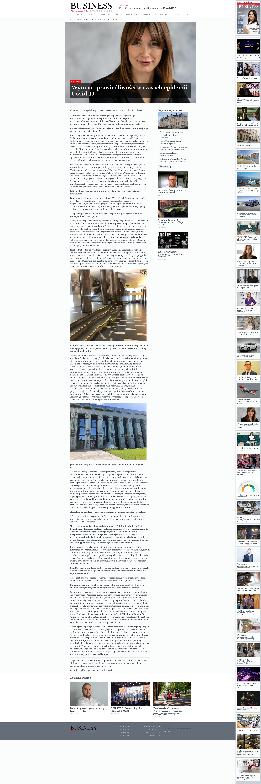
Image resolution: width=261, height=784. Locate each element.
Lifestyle (174, 14)
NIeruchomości (131, 14)
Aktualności (77, 14)
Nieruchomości (152, 727)
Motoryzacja (160, 14)
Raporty (90, 14)
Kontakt (167, 731)
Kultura (186, 14)
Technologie (103, 14)
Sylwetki (117, 14)
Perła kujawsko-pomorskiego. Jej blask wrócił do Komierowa (173, 135)
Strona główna (75, 19)
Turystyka (147, 14)
